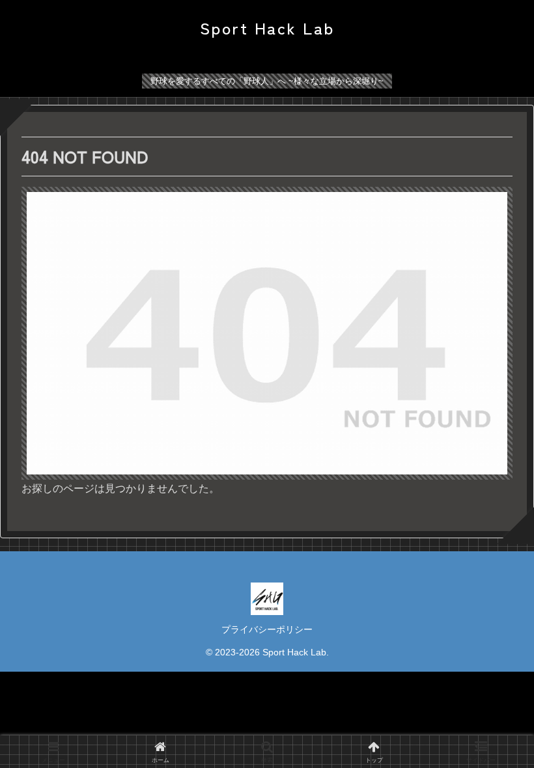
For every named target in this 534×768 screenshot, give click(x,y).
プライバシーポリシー (267, 629)
